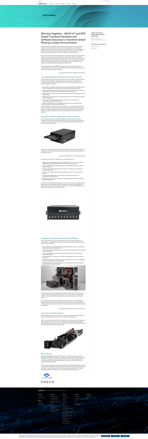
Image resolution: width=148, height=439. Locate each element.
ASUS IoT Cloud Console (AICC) (68, 408)
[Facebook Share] (47, 382)
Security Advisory (41, 404)
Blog (75, 401)
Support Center (40, 402)
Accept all (125, 436)
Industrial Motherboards (54, 396)
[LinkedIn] (74, 430)
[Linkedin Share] (42, 382)
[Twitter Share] (45, 382)
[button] (53, 382)
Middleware (64, 413)
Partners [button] (74, 3)
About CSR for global (41, 398)
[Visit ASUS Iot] (41, 390)
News (76, 399)
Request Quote (89, 396)
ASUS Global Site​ (78, 404)
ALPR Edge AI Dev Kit (66, 406)
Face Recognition (65, 410)
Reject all (115, 436)
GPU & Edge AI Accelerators (54, 409)
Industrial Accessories (54, 411)
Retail (63, 403)
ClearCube (48, 354)
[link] (109, 3)
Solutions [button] (57, 3)
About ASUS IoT (40, 396)
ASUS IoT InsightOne (66, 423)
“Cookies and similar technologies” (90, 437)
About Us (40, 1)
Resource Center (77, 396)
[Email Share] (50, 382)
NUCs (51, 404)
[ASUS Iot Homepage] (42, 3)
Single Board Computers (54, 398)
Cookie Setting (106, 436)
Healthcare (64, 401)
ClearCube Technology (46, 356)
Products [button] (51, 3)
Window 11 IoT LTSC (66, 418)
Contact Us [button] (107, 1)
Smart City (64, 399)
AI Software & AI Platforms (54, 406)
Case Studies (77, 398)
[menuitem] (51, 3)
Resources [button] (63, 3)
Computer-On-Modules (54, 399)
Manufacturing (65, 396)
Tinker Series (52, 407)
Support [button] (68, 3)
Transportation (65, 398)
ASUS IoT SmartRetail (66, 421)
